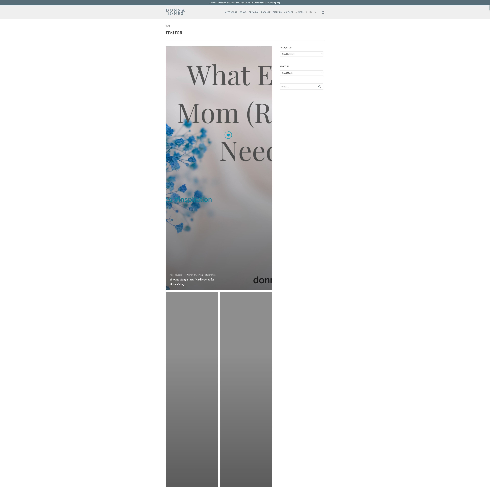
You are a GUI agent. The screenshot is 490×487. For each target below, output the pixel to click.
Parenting (198, 275)
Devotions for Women (184, 275)
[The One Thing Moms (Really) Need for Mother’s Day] (219, 168)
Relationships (210, 275)
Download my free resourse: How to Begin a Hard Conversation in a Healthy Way (245, 3)
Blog (171, 275)
